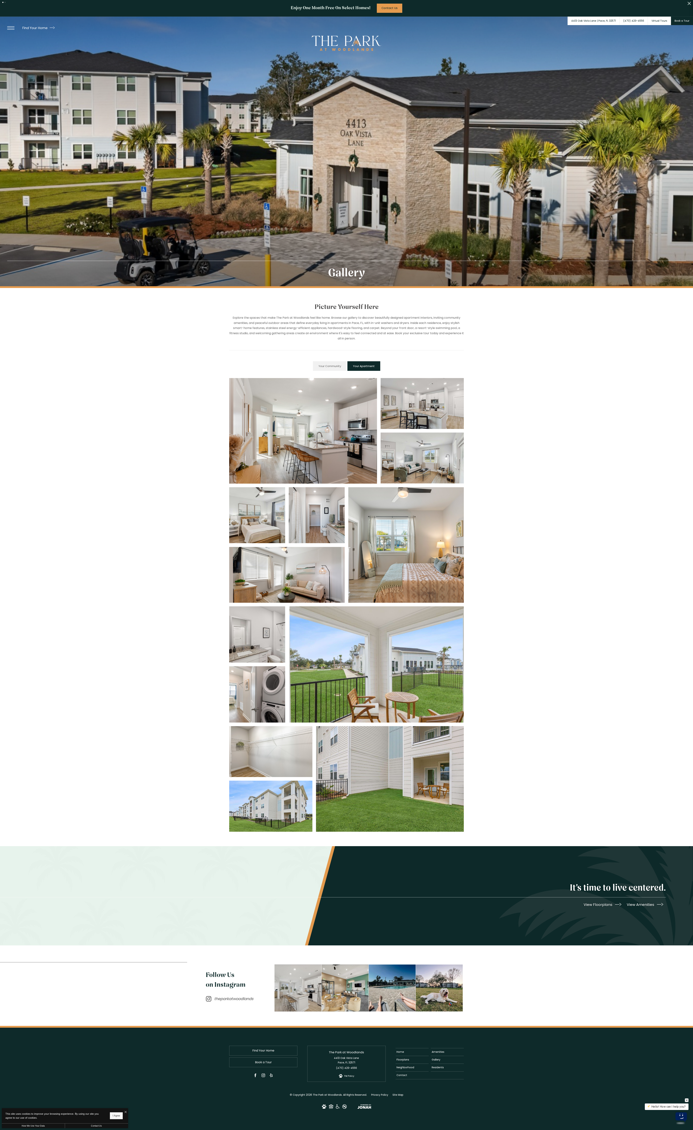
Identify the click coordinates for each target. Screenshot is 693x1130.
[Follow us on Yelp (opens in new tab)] (271, 1076)
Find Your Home (35, 28)
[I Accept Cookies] (126, 1112)
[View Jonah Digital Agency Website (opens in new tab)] (364, 1107)
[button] (2, 2)
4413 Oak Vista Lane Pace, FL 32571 (346, 1060)
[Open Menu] (10, 28)
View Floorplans (598, 904)
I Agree (116, 1115)
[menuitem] (412, 1052)
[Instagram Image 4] (439, 988)
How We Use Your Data (33, 1126)
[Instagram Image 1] (297, 988)
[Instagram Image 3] (392, 988)
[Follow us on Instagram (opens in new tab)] (263, 1076)
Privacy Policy (379, 1095)
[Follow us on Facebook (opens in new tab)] (255, 1076)
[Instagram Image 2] (345, 988)
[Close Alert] (689, 4)
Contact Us (96, 1126)
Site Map (398, 1095)
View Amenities (641, 904)
